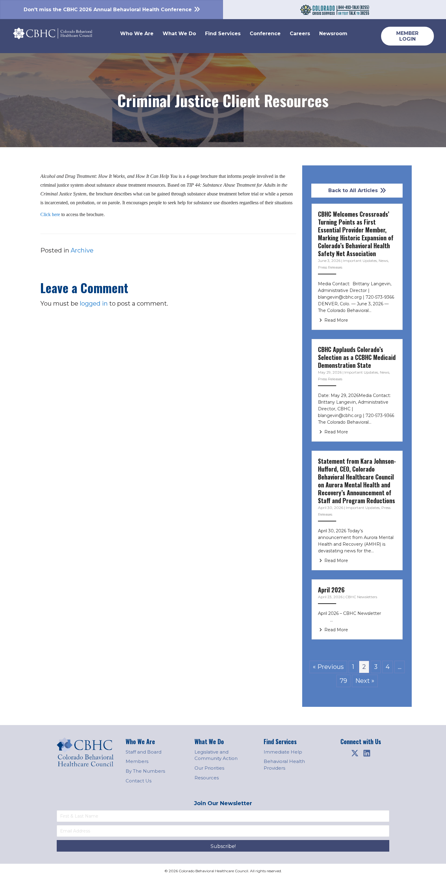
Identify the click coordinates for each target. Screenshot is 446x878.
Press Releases (330, 267)
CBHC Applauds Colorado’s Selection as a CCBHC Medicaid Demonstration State (357, 357)
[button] (354, 753)
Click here (50, 214)
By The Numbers (145, 771)
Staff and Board (143, 752)
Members (137, 761)
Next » (364, 680)
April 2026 (331, 589)
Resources (206, 778)
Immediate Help (283, 752)
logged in (94, 303)
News (383, 260)
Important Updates (360, 260)
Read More (335, 320)
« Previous (328, 666)
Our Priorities (209, 768)
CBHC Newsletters (361, 597)
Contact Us (138, 781)
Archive (82, 250)
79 (343, 680)
